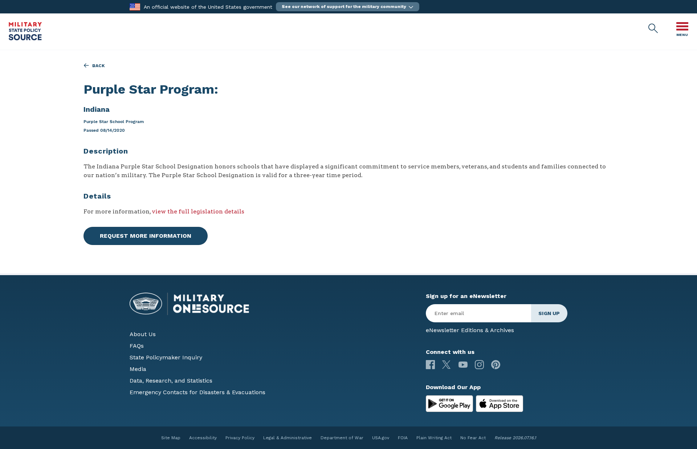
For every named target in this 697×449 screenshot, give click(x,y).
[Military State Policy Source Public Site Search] (653, 28)
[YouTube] (463, 365)
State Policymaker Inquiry (166, 357)
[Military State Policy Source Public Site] (25, 38)
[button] (347, 6)
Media (138, 369)
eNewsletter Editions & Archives (470, 330)
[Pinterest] (495, 364)
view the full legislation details (198, 211)
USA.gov (380, 437)
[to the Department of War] (135, 6)
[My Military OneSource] (449, 403)
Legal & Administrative (287, 437)
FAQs (137, 345)
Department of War (342, 437)
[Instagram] (479, 364)
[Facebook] (430, 364)
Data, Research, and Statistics (171, 380)
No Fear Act (473, 437)
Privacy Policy (239, 437)
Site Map (170, 437)
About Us (143, 334)
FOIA (403, 437)
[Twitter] (446, 364)
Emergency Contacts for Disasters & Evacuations (197, 392)
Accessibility (203, 437)
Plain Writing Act (434, 437)
